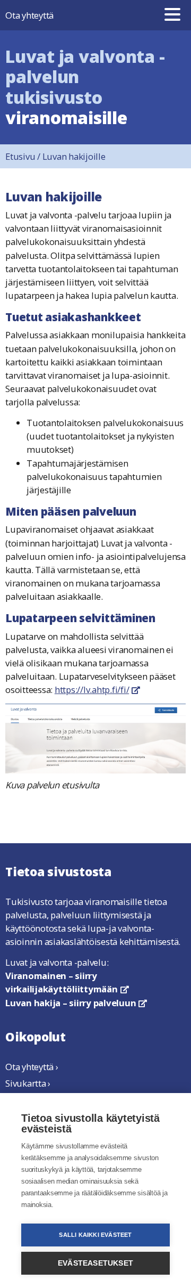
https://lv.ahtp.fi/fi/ (97, 689)
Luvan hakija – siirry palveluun (76, 1003)
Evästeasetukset (95, 1263)
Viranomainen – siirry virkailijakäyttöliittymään (66, 982)
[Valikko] (172, 15)
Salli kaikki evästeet (95, 1235)
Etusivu (23, 156)
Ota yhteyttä (29, 15)
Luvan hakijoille (74, 156)
